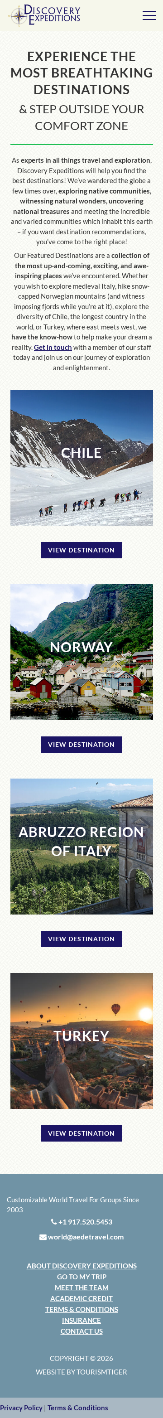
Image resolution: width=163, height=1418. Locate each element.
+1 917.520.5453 (84, 1221)
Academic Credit (81, 1298)
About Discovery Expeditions (82, 1266)
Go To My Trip (81, 1277)
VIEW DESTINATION (81, 550)
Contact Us (82, 1331)
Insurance (81, 1320)
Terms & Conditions (81, 1309)
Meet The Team (82, 1287)
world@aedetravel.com (85, 1236)
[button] (21, 1407)
